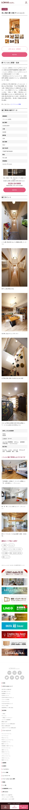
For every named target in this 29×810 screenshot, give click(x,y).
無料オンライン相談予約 (7, 795)
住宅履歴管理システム (7, 788)
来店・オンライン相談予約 (24, 807)
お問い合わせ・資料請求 (14, 49)
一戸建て (4, 545)
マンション (11, 545)
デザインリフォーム (6, 755)
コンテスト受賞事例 (7, 442)
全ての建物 (4, 553)
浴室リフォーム (5, 749)
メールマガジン (5, 769)
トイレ (10, 449)
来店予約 (14, 54)
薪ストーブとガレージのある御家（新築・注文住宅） (14, 535)
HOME (3, 683)
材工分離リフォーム (6, 691)
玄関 (17, 451)
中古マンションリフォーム (7, 739)
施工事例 (4, 710)
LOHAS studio (8, 3)
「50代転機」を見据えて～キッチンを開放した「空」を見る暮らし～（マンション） (13, 482)
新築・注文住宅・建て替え (16, 553)
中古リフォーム (5, 737)
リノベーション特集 (16, 104)
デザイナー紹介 (5, 705)
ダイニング (22, 449)
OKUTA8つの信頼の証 (6, 689)
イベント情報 (5, 772)
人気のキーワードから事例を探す (9, 727)
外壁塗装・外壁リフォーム (7, 745)
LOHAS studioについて (7, 686)
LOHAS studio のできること (8, 697)
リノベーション (13, 443)
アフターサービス (5, 701)
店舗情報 (4, 762)
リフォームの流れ (5, 699)
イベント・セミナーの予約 (7, 797)
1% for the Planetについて (7, 703)
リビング (15, 449)
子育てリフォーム (5, 758)
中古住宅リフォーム (6, 741)
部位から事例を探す (6, 725)
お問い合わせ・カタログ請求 (8, 799)
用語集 (3, 782)
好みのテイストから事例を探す (8, 723)
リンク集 (4, 785)
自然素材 (22, 442)
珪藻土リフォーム (5, 751)
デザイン (16, 442)
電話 (5, 807)
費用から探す (4, 721)
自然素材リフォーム (6, 693)
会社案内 (4, 766)
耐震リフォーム (5, 743)
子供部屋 (8, 451)
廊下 (13, 451)
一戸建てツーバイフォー (7, 717)
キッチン (4, 449)
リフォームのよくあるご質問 (8, 778)
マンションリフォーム (6, 733)
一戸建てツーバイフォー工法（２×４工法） (11, 549)
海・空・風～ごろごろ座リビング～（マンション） (13, 507)
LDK (3, 451)
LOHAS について (5, 695)
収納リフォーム (5, 760)
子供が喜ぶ (5, 443)
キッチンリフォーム (6, 747)
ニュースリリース (6, 775)
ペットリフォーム (5, 753)
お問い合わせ (5, 791)
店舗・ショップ (5, 557)
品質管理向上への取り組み (7, 707)
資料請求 (14, 807)
